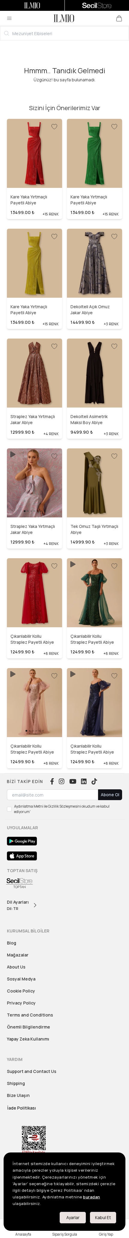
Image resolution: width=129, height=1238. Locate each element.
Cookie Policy (21, 991)
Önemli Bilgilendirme (28, 1027)
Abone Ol (110, 794)
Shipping (16, 1083)
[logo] (64, 18)
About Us (16, 967)
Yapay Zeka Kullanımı (28, 1039)
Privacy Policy (21, 1003)
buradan (91, 1197)
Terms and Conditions (30, 1015)
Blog (11, 943)
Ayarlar (73, 1217)
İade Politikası (21, 1108)
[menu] (9, 18)
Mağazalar (17, 955)
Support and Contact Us (31, 1071)
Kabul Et (103, 1217)
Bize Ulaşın (18, 1095)
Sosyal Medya (21, 979)
